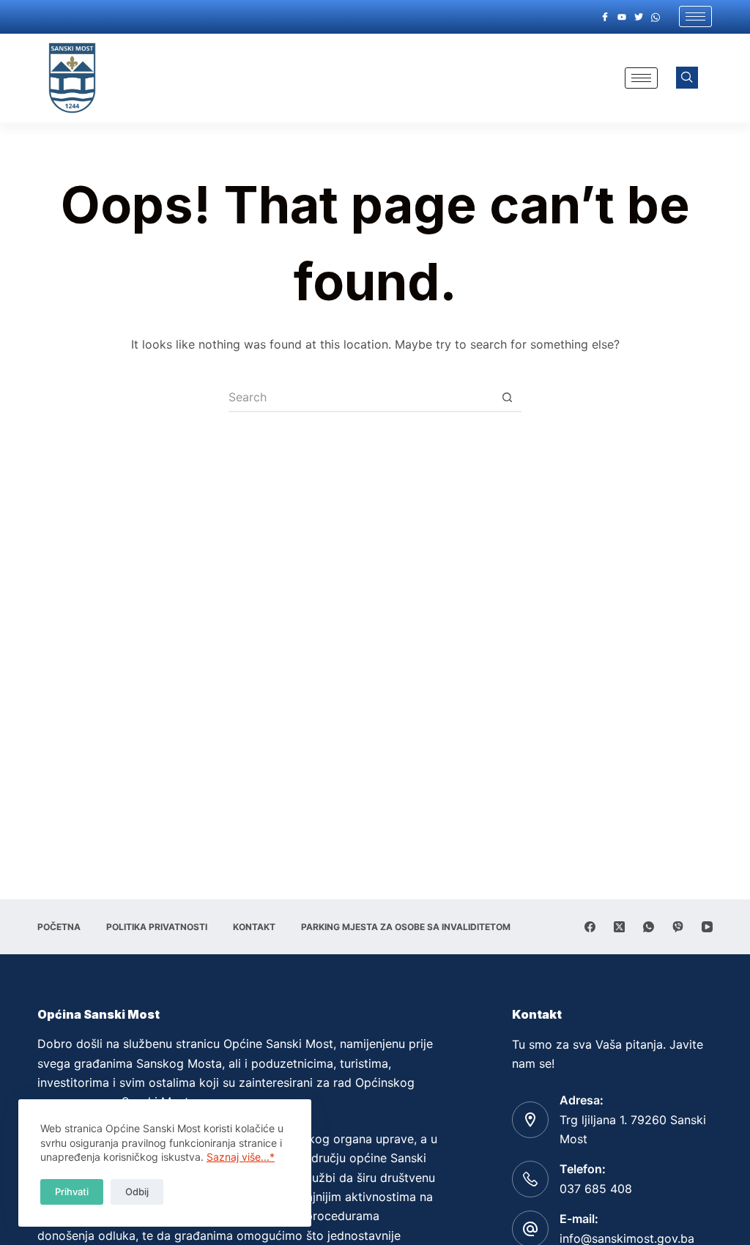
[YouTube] (707, 926)
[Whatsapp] (655, 17)
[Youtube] (621, 17)
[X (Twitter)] (619, 926)
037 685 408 (596, 1188)
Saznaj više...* (241, 1157)
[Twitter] (638, 17)
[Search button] (506, 397)
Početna (59, 926)
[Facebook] (605, 17)
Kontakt (254, 926)
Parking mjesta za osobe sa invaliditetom (405, 926)
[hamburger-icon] (695, 16)
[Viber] (677, 926)
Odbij (137, 1191)
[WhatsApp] (648, 926)
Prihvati (72, 1191)
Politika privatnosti (156, 926)
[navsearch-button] (687, 78)
